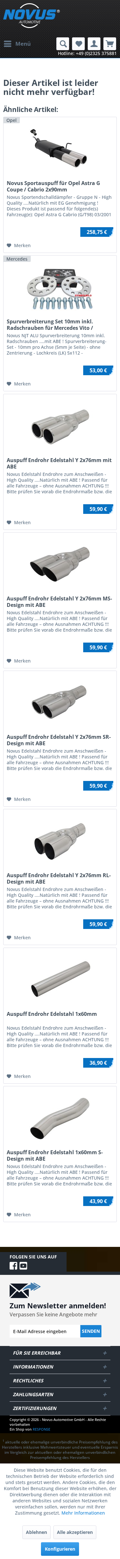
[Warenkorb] (109, 43)
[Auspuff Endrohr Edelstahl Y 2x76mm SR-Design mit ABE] (60, 703)
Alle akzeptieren (75, 1532)
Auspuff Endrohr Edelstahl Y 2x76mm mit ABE (59, 463)
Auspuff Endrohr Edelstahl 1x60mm (52, 1014)
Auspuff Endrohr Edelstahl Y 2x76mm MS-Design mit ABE (59, 601)
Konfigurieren (60, 1549)
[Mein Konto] (94, 43)
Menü (23, 43)
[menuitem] (17, 43)
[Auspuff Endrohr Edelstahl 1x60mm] (60, 980)
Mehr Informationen (83, 1513)
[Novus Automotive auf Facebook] (15, 1266)
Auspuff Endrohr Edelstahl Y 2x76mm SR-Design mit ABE (59, 740)
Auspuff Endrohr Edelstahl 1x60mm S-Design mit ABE (55, 1155)
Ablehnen (36, 1532)
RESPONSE (41, 1429)
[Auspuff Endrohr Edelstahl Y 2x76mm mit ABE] (60, 426)
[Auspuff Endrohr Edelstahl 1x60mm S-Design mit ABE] (60, 1118)
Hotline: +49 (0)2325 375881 (87, 53)
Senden (91, 1331)
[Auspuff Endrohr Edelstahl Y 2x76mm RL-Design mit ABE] (60, 841)
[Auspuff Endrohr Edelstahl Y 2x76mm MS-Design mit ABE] (60, 565)
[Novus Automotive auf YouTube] (23, 1266)
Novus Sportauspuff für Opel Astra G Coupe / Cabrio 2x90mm (53, 186)
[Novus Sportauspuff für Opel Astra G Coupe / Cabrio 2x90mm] (60, 149)
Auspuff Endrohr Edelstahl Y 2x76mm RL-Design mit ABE (59, 878)
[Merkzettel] (78, 43)
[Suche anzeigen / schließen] (62, 43)
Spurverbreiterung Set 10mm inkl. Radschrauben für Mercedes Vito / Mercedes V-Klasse (50, 324)
